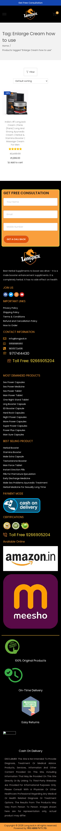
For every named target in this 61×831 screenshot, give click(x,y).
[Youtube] (22, 294)
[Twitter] (11, 294)
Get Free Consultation (30, 2)
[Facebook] (5, 294)
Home (5, 45)
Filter (32, 72)
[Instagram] (16, 294)
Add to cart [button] (16, 162)
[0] (54, 14)
